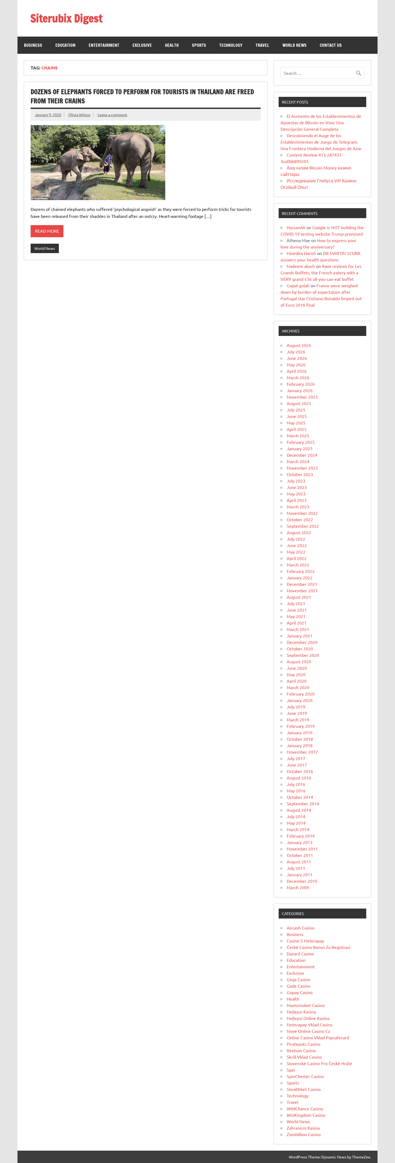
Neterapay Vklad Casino (309, 1024)
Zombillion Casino (304, 1134)
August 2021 (299, 597)
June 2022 (297, 545)
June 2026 (297, 358)
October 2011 (300, 855)
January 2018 (300, 745)
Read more (47, 230)
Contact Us (331, 45)
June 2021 (297, 609)
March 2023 (298, 506)
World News (294, 45)
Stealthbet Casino (304, 1089)
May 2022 (296, 551)
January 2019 (300, 732)
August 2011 (299, 861)
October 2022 (300, 519)
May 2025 (296, 422)
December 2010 (302, 881)
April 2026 (297, 371)
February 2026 (301, 384)
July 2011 (296, 868)
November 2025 (302, 396)
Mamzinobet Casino (306, 1005)
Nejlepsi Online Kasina (308, 1018)
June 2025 (297, 416)
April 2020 (297, 680)
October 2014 (300, 797)
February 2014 (301, 835)
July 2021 (296, 603)
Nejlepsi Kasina (301, 1011)
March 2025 (298, 435)
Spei (291, 1069)
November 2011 (302, 848)
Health (172, 45)
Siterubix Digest (66, 18)
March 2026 (298, 377)
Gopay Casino (300, 992)
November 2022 (302, 513)
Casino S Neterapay (305, 940)
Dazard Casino (300, 953)
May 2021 (296, 616)
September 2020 (303, 655)
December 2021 (302, 584)
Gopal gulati (298, 285)
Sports (199, 45)
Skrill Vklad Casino (304, 1056)
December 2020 (302, 642)
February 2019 (301, 726)
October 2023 (300, 474)
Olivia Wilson (79, 114)
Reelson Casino (301, 1050)
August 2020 (299, 661)
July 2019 (296, 706)
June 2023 (297, 487)
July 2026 (296, 351)
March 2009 (298, 887)
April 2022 (297, 558)
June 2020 (297, 668)
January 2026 (300, 390)
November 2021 (302, 590)
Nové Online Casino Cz (308, 1031)
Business (33, 45)
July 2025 (296, 409)
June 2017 (297, 764)
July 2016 (296, 784)
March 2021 (298, 629)
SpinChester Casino (305, 1076)
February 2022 (301, 571)
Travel (262, 45)
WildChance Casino (305, 1108)
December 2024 (302, 455)
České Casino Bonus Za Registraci (318, 947)
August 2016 (299, 777)
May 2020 (296, 674)
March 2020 (298, 687)
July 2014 (296, 816)
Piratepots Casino (303, 1044)
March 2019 (298, 719)
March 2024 (298, 461)
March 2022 (298, 564)
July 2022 (296, 538)
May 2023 (296, 493)
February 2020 (301, 693)
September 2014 (303, 803)
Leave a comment (112, 114)
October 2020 (300, 648)
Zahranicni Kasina (303, 1127)
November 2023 (302, 467)
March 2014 (298, 829)
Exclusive (142, 45)
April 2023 (297, 500)
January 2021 (300, 635)
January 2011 (300, 874)
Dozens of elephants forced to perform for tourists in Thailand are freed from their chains (142, 96)
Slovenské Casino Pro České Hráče (319, 1063)
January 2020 (300, 700)
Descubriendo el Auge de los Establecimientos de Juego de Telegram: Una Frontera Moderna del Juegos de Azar (321, 142)
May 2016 (296, 790)
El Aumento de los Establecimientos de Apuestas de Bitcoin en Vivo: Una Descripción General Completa (321, 122)
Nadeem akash (301, 266)
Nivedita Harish (301, 253)
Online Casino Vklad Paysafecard (318, 1037)
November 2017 (302, 751)
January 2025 (300, 448)
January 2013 (300, 842)
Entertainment (104, 45)
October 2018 (300, 739)
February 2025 (301, 442)
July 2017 (296, 758)
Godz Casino (298, 985)
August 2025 (299, 403)
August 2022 (299, 532)
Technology (230, 45)
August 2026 (299, 345)
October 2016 (300, 771)
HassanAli (296, 227)
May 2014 (296, 822)
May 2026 (296, 364)
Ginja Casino (298, 979)
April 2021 (297, 622)
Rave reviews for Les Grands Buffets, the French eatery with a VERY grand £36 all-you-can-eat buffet (321, 272)
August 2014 (299, 810)
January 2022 (300, 577)
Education (65, 45)
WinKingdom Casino (306, 1115)
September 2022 (303, 526)
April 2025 (297, 429)
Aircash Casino (300, 927)
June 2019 (297, 713)
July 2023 (296, 480)
